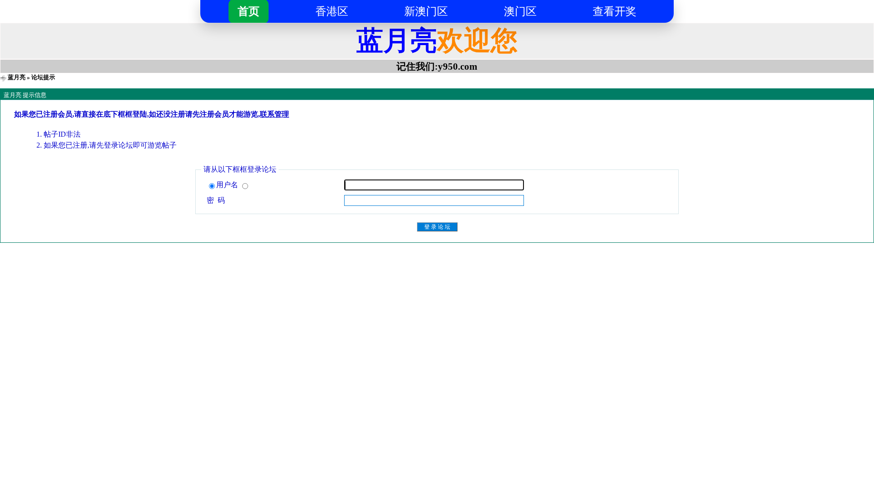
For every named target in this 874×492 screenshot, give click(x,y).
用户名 (228, 185)
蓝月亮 (16, 77)
